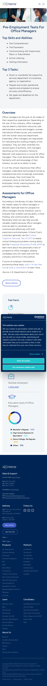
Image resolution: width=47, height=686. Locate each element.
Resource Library (7, 604)
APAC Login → (7, 541)
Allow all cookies (23, 361)
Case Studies (6, 610)
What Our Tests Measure (10, 619)
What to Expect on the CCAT (33, 616)
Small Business (28, 568)
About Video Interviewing (32, 613)
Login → (5, 537)
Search (40, 4)
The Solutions (28, 555)
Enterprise (27, 561)
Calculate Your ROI (8, 616)
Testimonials (6, 613)
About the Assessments (31, 610)
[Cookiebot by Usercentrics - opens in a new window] (34, 317)
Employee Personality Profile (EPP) (26, 244)
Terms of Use (6, 679)
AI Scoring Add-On (8, 583)
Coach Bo (5, 595)
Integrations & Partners (31, 571)
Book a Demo (11, 283)
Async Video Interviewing (10, 577)
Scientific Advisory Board (10, 640)
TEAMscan (5, 592)
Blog (3, 607)
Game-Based (6, 568)
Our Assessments (8, 549)
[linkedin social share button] (25, 511)
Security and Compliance (10, 652)
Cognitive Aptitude (8, 552)
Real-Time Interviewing (9, 580)
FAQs (25, 622)
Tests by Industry (7, 622)
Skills (4, 565)
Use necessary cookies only (23, 367)
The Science (27, 552)
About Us (5, 637)
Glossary (5, 628)
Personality (5, 555)
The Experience (28, 558)
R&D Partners (6, 643)
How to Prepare (28, 607)
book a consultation (18, 267)
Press (4, 649)
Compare (26, 574)
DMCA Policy (28, 679)
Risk (3, 561)
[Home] (9, 4)
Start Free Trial (10, 532)
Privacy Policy (17, 679)
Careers (4, 646)
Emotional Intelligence (9, 558)
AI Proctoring (6, 571)
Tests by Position (7, 625)
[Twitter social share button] (28, 511)
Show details (35, 354)
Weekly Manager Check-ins (11, 589)
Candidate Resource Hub (31, 604)
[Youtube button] (32, 511)
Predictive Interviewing (9, 574)
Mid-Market (27, 565)
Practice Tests (28, 619)
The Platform (27, 549)
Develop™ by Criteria (9, 586)
